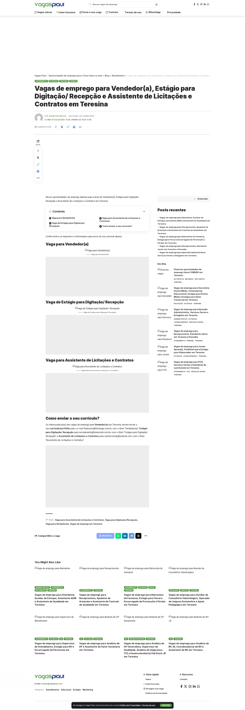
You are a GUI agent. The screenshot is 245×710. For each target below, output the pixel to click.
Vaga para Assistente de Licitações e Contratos (119, 219)
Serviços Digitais (137, 639)
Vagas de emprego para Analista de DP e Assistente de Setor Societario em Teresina (99, 646)
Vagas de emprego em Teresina (86, 524)
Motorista (200, 279)
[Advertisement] (122, 45)
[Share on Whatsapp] (118, 536)
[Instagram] (201, 4)
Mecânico (189, 279)
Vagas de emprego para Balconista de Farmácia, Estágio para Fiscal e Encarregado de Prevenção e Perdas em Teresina (181, 239)
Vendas (73, 81)
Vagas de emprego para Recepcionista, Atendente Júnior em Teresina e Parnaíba (191, 334)
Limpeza (184, 590)
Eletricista (179, 279)
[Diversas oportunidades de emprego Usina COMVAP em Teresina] (165, 273)
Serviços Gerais (196, 322)
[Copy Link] (68, 127)
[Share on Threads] (138, 536)
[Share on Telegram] (131, 536)
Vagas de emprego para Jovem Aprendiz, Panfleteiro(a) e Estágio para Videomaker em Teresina (191, 349)
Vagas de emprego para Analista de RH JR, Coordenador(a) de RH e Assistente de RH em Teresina (189, 646)
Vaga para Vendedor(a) (63, 218)
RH (61, 639)
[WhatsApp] (208, 4)
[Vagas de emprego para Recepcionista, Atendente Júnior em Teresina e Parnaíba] (165, 334)
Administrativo (181, 319)
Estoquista (41, 590)
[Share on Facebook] (56, 127)
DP (81, 639)
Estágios (53, 81)
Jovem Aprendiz (181, 322)
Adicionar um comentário (81, 116)
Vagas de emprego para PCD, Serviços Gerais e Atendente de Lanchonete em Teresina (190, 365)
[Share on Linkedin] (125, 536)
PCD (188, 372)
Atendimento (41, 81)
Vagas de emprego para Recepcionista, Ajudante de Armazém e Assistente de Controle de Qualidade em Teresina (183, 230)
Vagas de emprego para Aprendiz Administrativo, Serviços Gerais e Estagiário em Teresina (191, 312)
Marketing (88, 689)
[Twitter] (198, 4)
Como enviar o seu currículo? (117, 226)
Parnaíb (190, 341)
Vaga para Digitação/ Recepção (121, 520)
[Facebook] (194, 4)
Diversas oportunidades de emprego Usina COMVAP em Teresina (188, 272)
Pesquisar (202, 199)
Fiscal (152, 587)
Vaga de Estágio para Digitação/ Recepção (67, 224)
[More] (80, 127)
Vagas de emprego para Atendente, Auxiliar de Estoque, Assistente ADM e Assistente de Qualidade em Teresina (184, 220)
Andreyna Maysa (57, 116)
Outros (88, 639)
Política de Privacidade (130, 705)
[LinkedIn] (204, 4)
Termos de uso (148, 705)
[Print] (74, 127)
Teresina (64, 81)
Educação (178, 304)
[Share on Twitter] (62, 127)
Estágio (77, 689)
